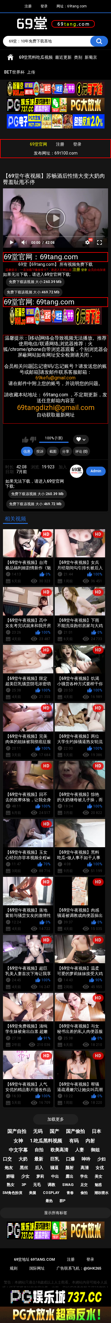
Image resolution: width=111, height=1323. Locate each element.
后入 (39, 1167)
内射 (90, 1141)
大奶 (23, 1159)
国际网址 (37, 1268)
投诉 (40, 451)
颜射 (69, 1167)
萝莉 (40, 1176)
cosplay (51, 1193)
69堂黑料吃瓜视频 (36, 57)
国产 (54, 1131)
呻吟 (86, 1159)
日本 (96, 1131)
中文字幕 (18, 1150)
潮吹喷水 (101, 1193)
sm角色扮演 (12, 1193)
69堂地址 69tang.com (34, 1259)
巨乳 (54, 1159)
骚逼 (54, 1167)
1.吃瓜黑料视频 (46, 1141)
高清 (85, 1167)
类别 (78, 57)
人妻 (79, 1149)
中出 (55, 1176)
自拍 (39, 1149)
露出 (69, 1176)
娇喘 (10, 1176)
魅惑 (98, 1185)
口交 (7, 1159)
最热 (49, 1201)
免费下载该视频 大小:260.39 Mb (35, 282)
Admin (96, 471)
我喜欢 (25, 440)
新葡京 (91, 57)
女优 (100, 1167)
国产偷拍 (75, 1131)
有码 (74, 1141)
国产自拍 (16, 1131)
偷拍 (84, 1193)
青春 (70, 1193)
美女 (98, 1176)
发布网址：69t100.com (56, 153)
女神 (18, 1141)
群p (62, 1201)
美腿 (32, 1193)
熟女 (11, 1184)
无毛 (37, 1184)
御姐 (95, 1149)
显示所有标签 (55, 1213)
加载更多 (55, 1119)
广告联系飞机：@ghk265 (79, 1268)
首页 (10, 57)
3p (24, 1184)
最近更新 (63, 57)
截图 (53, 451)
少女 (25, 1176)
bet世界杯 (14, 72)
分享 (65, 451)
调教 (51, 1184)
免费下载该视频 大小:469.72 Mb (33, 292)
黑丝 (24, 1167)
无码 (38, 1131)
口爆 (70, 1159)
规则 (13, 1268)
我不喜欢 (33, 440)
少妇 (101, 1159)
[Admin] (76, 471)
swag (68, 1184)
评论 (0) (81, 451)
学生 (84, 1176)
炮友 (9, 1167)
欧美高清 (59, 1149)
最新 (38, 1159)
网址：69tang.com (72, 6)
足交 (84, 1185)
